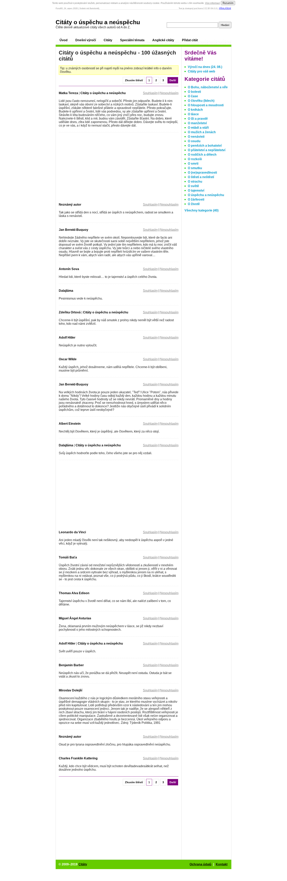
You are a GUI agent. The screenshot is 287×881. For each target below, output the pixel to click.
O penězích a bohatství (205, 145)
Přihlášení (225, 8)
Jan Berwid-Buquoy (73, 229)
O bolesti (194, 91)
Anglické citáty (163, 40)
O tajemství (196, 190)
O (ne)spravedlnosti (202, 172)
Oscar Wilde (68, 359)
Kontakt (221, 864)
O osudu (194, 141)
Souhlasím (150, 93)
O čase (193, 96)
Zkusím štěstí (134, 80)
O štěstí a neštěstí (201, 177)
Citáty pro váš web (201, 71)
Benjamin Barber (71, 665)
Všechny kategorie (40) (201, 210)
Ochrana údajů (200, 864)
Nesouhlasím (169, 93)
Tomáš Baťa (68, 557)
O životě (194, 204)
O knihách (195, 109)
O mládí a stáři (198, 127)
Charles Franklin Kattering (78, 758)
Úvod (64, 40)
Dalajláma (66, 290)
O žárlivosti (196, 199)
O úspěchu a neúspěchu (206, 195)
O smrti (193, 163)
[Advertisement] (91, 166)
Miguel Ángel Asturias (75, 618)
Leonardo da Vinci (72, 532)
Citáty (108, 40)
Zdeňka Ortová (70, 312)
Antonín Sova (69, 269)
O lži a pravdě (198, 118)
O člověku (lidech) (201, 100)
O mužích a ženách (202, 132)
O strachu (195, 181)
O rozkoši (195, 159)
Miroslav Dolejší (70, 690)
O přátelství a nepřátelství (206, 150)
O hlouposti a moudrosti (206, 105)
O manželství (197, 123)
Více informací (212, 3)
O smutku (195, 168)
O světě (193, 186)
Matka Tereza (68, 93)
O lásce (193, 114)
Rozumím (228, 3)
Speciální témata (132, 40)
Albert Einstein (70, 423)
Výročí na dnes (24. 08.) (205, 67)
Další (172, 80)
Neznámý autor (70, 204)
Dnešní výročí (85, 40)
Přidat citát (190, 40)
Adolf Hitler (67, 337)
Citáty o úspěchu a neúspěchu (98, 22)
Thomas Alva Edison (74, 593)
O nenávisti (196, 136)
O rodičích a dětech (202, 154)
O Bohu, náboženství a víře (208, 87)
